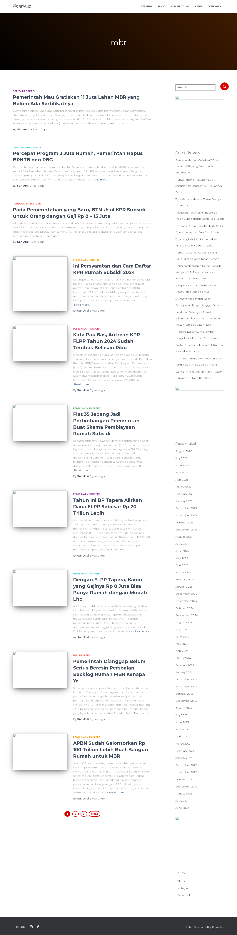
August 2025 (184, 536)
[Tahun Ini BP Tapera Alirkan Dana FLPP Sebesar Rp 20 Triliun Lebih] (40, 509)
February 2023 (185, 751)
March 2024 (183, 658)
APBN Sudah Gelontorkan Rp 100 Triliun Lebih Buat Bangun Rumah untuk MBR (110, 749)
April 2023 (182, 736)
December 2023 (186, 679)
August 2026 (184, 451)
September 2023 (187, 700)
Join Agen (214, 6)
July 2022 (181, 800)
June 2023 (182, 722)
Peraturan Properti (27, 147)
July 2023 (181, 715)
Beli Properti (82, 655)
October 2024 (185, 608)
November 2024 (186, 601)
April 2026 (182, 479)
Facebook (184, 895)
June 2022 (182, 807)
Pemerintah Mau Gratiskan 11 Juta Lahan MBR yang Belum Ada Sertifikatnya (197, 166)
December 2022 (186, 765)
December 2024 (186, 593)
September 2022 (187, 786)
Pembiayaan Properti (27, 203)
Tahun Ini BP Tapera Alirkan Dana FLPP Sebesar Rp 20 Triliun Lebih (107, 506)
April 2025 (182, 565)
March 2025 (183, 572)
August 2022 (184, 793)
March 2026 (183, 486)
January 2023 (184, 758)
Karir (198, 6)
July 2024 (182, 629)
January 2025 (184, 586)
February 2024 (185, 665)
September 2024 (187, 615)
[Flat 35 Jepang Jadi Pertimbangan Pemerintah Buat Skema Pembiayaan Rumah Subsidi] (40, 423)
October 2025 (184, 522)
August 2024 (184, 622)
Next (94, 813)
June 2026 (182, 465)
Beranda (147, 6)
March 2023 (183, 743)
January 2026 (184, 501)
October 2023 (184, 693)
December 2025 (186, 508)
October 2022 (184, 779)
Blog (161, 6)
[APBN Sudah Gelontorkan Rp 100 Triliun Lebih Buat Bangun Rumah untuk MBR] (40, 752)
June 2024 (182, 636)
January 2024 (184, 672)
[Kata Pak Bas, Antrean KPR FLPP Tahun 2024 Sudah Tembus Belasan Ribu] (40, 343)
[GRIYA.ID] (22, 6)
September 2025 (186, 529)
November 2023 (186, 686)
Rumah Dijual (180, 6)
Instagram (184, 888)
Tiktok (181, 881)
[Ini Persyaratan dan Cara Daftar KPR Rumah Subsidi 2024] (40, 283)
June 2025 (182, 551)
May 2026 (182, 472)
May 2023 (182, 729)
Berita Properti (24, 91)
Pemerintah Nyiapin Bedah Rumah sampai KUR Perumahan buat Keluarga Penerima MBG (198, 272)
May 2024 (182, 643)
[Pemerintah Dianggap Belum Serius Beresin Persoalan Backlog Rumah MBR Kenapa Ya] (40, 670)
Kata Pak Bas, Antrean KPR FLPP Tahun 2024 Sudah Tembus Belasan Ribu (106, 341)
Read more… (117, 123)
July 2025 (181, 543)
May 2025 (182, 558)
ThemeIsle (218, 927)
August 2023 (184, 708)
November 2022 (186, 772)
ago (38, 129)
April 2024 (182, 650)
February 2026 (185, 494)
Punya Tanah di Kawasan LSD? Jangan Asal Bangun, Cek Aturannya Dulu (199, 186)
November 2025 (186, 515)
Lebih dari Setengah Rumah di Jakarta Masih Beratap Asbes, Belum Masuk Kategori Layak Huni (199, 318)
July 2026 (181, 458)
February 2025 (185, 579)
